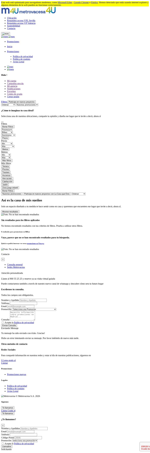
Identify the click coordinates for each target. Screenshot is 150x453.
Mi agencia (12, 86)
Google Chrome (81, 2)
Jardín (5, 185)
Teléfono (5, 303)
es (14, 36)
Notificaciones (13, 88)
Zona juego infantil (10, 188)
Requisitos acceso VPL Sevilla (21, 20)
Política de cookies (21, 59)
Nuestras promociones (11, 194)
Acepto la (19, 322)
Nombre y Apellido (10, 300)
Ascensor (6, 175)
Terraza (5, 166)
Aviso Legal (18, 61)
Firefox (94, 2)
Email (4, 306)
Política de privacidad (23, 56)
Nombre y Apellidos (11, 428)
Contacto (11, 28)
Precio (5, 138)
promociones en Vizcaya (35, 243)
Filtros (4, 101)
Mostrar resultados (10, 212)
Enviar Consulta (9, 325)
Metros (5, 149)
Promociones (13, 41)
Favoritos (11, 91)
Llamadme (6, 446)
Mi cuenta (11, 81)
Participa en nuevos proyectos (22, 102)
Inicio (9, 46)
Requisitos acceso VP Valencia (21, 23)
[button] (5, 33)
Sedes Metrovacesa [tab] (16, 267)
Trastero (5, 172)
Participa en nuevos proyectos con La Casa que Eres (47, 194)
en (7, 36)
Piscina (5, 169)
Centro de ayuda (14, 94)
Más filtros (6, 160)
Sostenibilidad (13, 26)
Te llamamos (7, 408)
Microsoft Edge (65, 2)
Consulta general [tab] (15, 264)
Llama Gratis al (8, 410)
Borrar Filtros (7, 127)
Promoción (6, 440)
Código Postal (8, 437)
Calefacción (7, 181)
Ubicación (12, 18)
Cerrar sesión (13, 96)
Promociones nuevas (16, 374)
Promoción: (6, 309)
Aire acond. (7, 178)
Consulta (5, 319)
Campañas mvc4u (15, 83)
